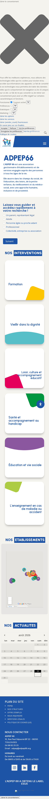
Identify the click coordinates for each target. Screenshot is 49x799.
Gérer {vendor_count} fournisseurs (14, 122)
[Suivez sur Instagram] (14, 768)
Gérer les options (7, 116)
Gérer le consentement (10, 797)
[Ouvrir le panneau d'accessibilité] (40, 404)
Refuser (13, 128)
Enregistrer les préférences (11, 131)
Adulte (9, 219)
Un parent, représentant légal (20, 215)
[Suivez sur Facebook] (34, 768)
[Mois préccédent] (4, 635)
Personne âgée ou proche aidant (21, 223)
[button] (24, 39)
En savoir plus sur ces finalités (12, 125)
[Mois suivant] (44, 635)
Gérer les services (7, 119)
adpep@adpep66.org (21, 748)
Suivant (10, 241)
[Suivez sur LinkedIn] (24, 768)
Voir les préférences (26, 128)
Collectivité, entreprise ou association (23, 231)
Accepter (4, 128)
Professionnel (12, 227)
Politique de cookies (8, 134)
